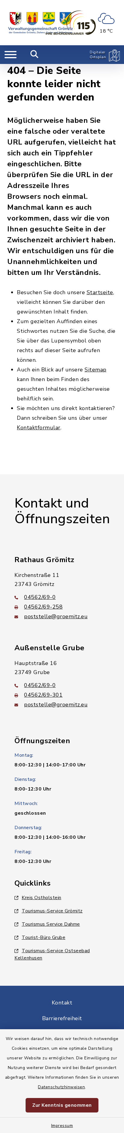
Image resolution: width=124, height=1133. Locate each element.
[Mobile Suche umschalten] (34, 54)
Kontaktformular (38, 427)
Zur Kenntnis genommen (62, 1105)
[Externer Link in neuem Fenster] (71, 23)
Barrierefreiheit (62, 1018)
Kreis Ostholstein (41, 897)
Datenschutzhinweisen (61, 1087)
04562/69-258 (43, 606)
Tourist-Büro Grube (43, 937)
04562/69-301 (43, 695)
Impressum (62, 1125)
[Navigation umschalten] (10, 54)
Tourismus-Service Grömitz (52, 911)
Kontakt (62, 1002)
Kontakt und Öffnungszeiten (62, 511)
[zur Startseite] (40, 22)
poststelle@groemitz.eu (56, 616)
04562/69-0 (40, 597)
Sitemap (96, 369)
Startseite (100, 292)
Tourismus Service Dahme (51, 924)
